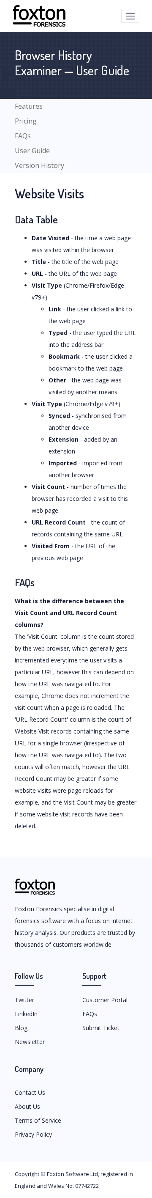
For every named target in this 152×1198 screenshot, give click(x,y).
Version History (39, 165)
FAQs (23, 135)
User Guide (32, 150)
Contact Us (30, 1092)
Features (29, 106)
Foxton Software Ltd (72, 1174)
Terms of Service (38, 1120)
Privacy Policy (33, 1134)
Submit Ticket (100, 1028)
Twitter (24, 1000)
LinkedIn (26, 1014)
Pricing (26, 121)
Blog (21, 1028)
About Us (27, 1106)
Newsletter (30, 1042)
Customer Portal (105, 1000)
